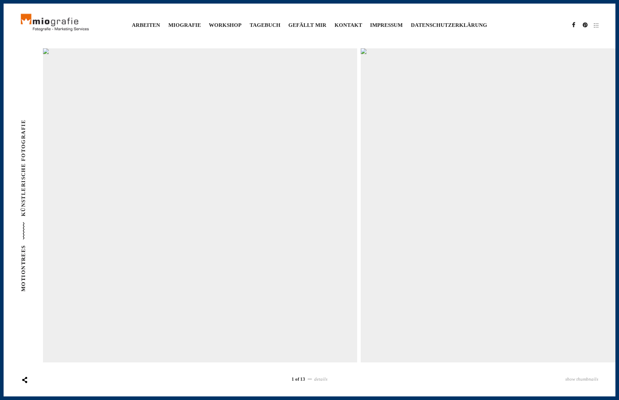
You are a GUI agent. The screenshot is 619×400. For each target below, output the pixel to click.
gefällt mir (307, 25)
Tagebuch (265, 25)
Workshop (225, 25)
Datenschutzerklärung (449, 25)
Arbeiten (146, 25)
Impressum (386, 25)
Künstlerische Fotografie (23, 168)
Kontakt (348, 25)
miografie (184, 25)
